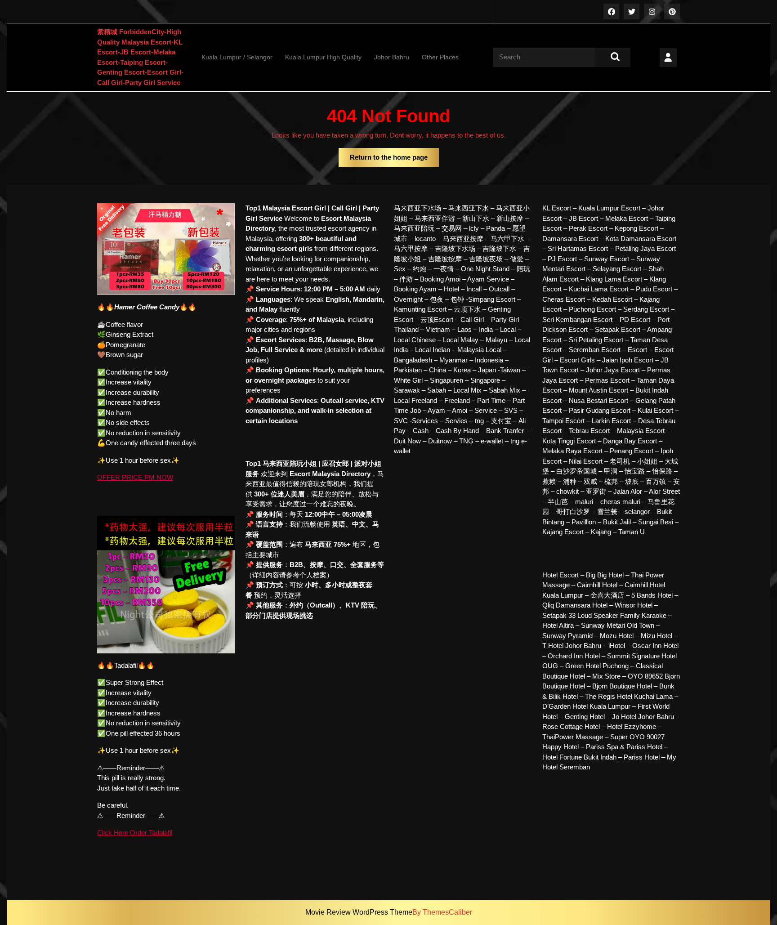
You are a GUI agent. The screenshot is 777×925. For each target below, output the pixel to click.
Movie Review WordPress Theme (358, 912)
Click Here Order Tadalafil (134, 832)
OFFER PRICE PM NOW (135, 477)
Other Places (440, 57)
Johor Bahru (391, 57)
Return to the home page (394, 160)
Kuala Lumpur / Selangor (236, 57)
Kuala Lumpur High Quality (323, 57)
